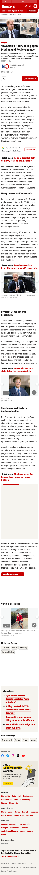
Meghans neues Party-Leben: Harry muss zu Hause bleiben (18, 477)
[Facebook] (2, 755)
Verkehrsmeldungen (9, 831)
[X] (7, 755)
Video (3, 835)
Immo (15, 2)
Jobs (23, 2)
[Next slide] (37, 281)
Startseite (4, 15)
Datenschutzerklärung (9, 867)
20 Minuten (17, 65)
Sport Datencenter (9, 824)
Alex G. (12, 67)
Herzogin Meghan (8, 652)
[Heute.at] (7, 6)
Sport (14, 11)
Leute (10, 812)
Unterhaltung (12, 15)
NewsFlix (32, 2)
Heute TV (29, 815)
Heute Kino (19, 815)
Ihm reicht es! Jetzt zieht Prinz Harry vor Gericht (17, 370)
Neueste (32, 11)
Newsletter (14, 803)
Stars (19, 15)
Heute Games (6, 815)
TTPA (30, 864)
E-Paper (6, 2)
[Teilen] (3, 78)
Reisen (30, 831)
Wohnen (25, 828)
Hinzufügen (30, 149)
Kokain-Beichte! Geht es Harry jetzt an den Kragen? (18, 159)
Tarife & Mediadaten (18, 864)
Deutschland (28, 796)
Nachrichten (6, 800)
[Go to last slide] (2, 281)
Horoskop (34, 812)
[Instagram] (13, 755)
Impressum (5, 864)
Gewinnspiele (24, 824)
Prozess (25, 740)
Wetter (4, 803)
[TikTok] (18, 755)
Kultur (17, 812)
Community (25, 800)
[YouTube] (23, 755)
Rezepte (4, 828)
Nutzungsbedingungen (28, 867)
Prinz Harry (23, 648)
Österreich (6, 11)
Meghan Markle (7, 740)
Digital (25, 812)
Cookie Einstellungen (8, 871)
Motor (22, 831)
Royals (14, 648)
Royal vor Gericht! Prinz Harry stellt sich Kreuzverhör (19, 267)
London (33, 740)
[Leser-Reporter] (25, 6)
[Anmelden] (30, 6)
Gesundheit (14, 828)
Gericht (17, 740)
